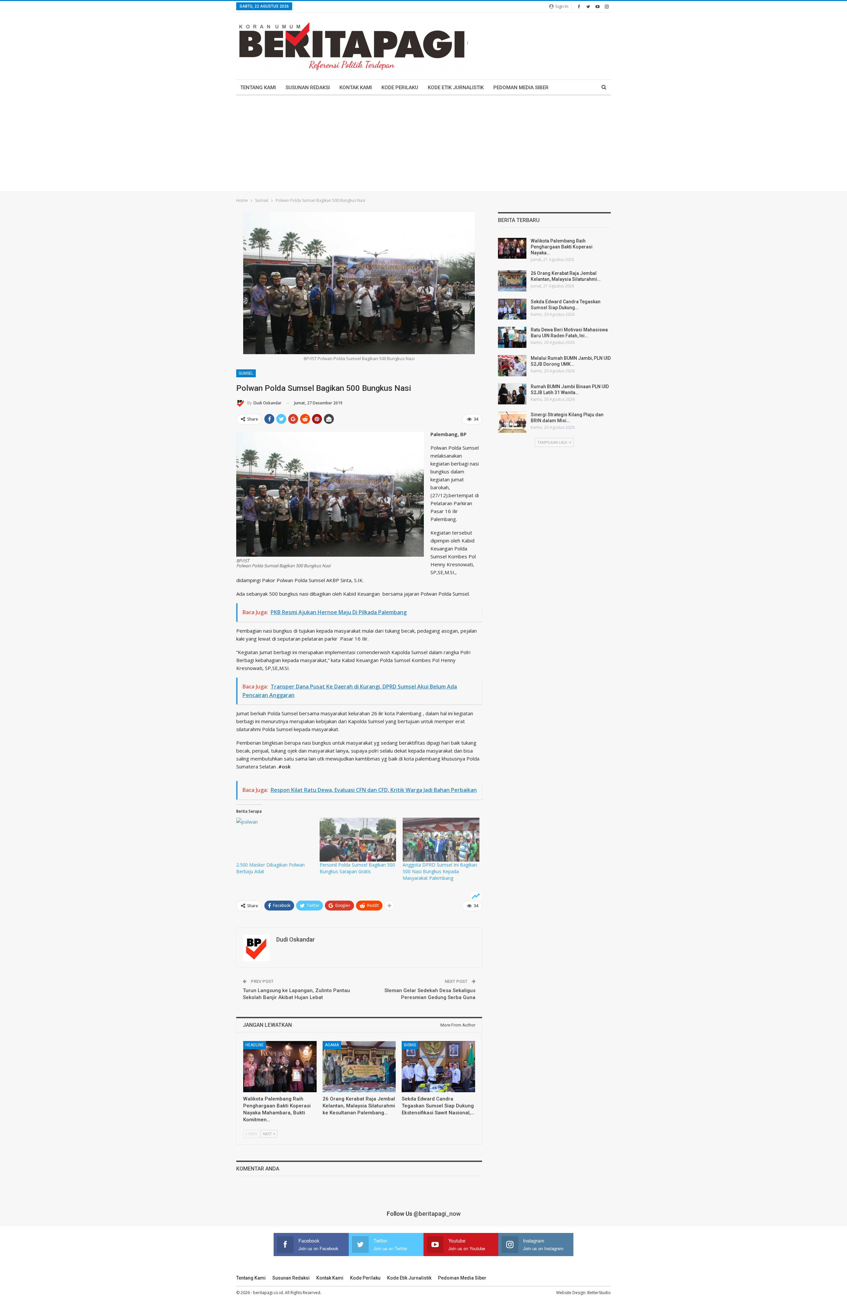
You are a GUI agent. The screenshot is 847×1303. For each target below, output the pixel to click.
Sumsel (246, 373)
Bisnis (410, 1045)
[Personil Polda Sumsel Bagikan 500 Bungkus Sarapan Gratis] (358, 839)
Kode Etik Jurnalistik (456, 88)
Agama (332, 1045)
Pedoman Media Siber (521, 88)
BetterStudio (599, 1292)
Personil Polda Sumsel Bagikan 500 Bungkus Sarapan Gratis (357, 868)
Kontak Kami (355, 88)
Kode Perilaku (399, 88)
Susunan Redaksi (308, 88)
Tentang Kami (258, 88)
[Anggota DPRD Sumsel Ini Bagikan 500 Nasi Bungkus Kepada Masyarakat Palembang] (441, 839)
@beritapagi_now (437, 1213)
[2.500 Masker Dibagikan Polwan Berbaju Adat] (274, 839)
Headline (254, 1045)
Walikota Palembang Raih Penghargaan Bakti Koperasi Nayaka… (562, 246)
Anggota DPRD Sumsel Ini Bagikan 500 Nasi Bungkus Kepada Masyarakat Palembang (440, 871)
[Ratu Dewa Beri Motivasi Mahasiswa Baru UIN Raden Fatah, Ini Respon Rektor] (512, 337)
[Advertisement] (423, 145)
